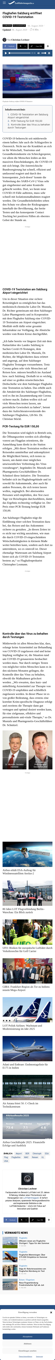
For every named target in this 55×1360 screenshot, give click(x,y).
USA (6, 1161)
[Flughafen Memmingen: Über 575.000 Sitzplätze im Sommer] (10, 1256)
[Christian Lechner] (5, 40)
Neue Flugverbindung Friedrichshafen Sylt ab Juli (31, 1284)
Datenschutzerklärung (25, 1356)
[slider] (20, 53)
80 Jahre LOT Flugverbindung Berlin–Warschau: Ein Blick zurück (24, 910)
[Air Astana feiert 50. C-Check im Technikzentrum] (27, 1087)
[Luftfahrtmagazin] (19, 2)
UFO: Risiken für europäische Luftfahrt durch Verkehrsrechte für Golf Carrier (27, 949)
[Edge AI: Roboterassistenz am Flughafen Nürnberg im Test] (10, 1270)
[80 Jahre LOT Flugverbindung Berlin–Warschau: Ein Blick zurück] (27, 893)
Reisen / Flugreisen (27, 1280)
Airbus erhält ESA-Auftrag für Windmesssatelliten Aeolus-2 (19, 872)
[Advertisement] (27, 256)
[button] (51, 1312)
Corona (7, 25)
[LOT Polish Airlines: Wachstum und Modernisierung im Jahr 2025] (27, 1009)
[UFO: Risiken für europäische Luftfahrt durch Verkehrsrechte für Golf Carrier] (27, 932)
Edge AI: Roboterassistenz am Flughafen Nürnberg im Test (32, 1270)
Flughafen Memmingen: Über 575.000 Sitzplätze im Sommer (33, 1256)
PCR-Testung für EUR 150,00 (26, 121)
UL (43, 1157)
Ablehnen (27, 1344)
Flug (6, 1157)
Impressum (39, 1356)
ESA (47, 1153)
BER (27, 1153)
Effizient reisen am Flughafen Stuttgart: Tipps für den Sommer (34, 1242)
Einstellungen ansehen (27, 1351)
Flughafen (19, 25)
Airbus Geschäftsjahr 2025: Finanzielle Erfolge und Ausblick (24, 1144)
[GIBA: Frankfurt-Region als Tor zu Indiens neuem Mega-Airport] (27, 971)
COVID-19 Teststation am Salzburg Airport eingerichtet (28, 116)
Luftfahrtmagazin (31, 1198)
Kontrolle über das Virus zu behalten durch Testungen (29, 126)
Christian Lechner (20, 39)
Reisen (35, 1157)
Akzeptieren (27, 1337)
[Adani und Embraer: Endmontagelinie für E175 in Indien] (27, 1048)
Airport (19, 1153)
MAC (26, 1157)
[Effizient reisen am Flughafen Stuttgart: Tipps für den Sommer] (10, 1242)
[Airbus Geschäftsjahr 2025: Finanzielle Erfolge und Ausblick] (27, 1126)
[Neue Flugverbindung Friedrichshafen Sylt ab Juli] (10, 1284)
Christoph (37, 1153)
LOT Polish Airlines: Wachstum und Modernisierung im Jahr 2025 (22, 1027)
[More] (48, 46)
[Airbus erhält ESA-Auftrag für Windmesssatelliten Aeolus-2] (27, 854)
